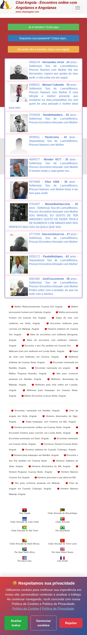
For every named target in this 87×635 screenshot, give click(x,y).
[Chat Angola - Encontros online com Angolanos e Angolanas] (6, 4)
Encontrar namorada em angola (52, 368)
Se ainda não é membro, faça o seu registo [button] (44, 49)
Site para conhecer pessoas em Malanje (36, 483)
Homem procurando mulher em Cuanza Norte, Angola (41, 427)
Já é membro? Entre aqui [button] (43, 27)
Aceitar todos (16, 623)
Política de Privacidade (58, 608)
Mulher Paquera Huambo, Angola (27, 373)
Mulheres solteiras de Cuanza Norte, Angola (43, 360)
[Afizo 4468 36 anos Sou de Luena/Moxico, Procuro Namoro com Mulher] (19, 190)
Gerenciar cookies (43, 623)
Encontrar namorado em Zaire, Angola (29, 438)
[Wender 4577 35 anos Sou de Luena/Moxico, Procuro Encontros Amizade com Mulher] (19, 168)
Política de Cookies (25, 608)
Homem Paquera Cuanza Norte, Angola (30, 472)
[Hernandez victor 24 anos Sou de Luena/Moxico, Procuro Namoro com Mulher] (19, 70)
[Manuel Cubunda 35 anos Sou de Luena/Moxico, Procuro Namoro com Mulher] (19, 93)
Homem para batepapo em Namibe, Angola (36, 455)
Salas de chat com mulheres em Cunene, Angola (43, 354)
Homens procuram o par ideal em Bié (56, 477)
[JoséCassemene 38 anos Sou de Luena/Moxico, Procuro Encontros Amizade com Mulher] (19, 287)
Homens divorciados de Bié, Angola (50, 466)
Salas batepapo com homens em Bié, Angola (50, 421)
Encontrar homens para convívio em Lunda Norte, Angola (39, 433)
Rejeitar (71, 623)
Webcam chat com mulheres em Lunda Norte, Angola (36, 351)
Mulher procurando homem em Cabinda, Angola (43, 309)
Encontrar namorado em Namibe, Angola (36, 410)
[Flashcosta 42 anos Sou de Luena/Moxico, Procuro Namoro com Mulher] (19, 145)
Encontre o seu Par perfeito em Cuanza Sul (47, 345)
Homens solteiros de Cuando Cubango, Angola (50, 449)
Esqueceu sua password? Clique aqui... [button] (43, 38)
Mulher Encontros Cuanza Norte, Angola (45, 396)
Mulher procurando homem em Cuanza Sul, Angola (43, 315)
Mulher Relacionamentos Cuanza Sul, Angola (37, 306)
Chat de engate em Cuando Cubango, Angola (43, 486)
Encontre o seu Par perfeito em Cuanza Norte (43, 458)
